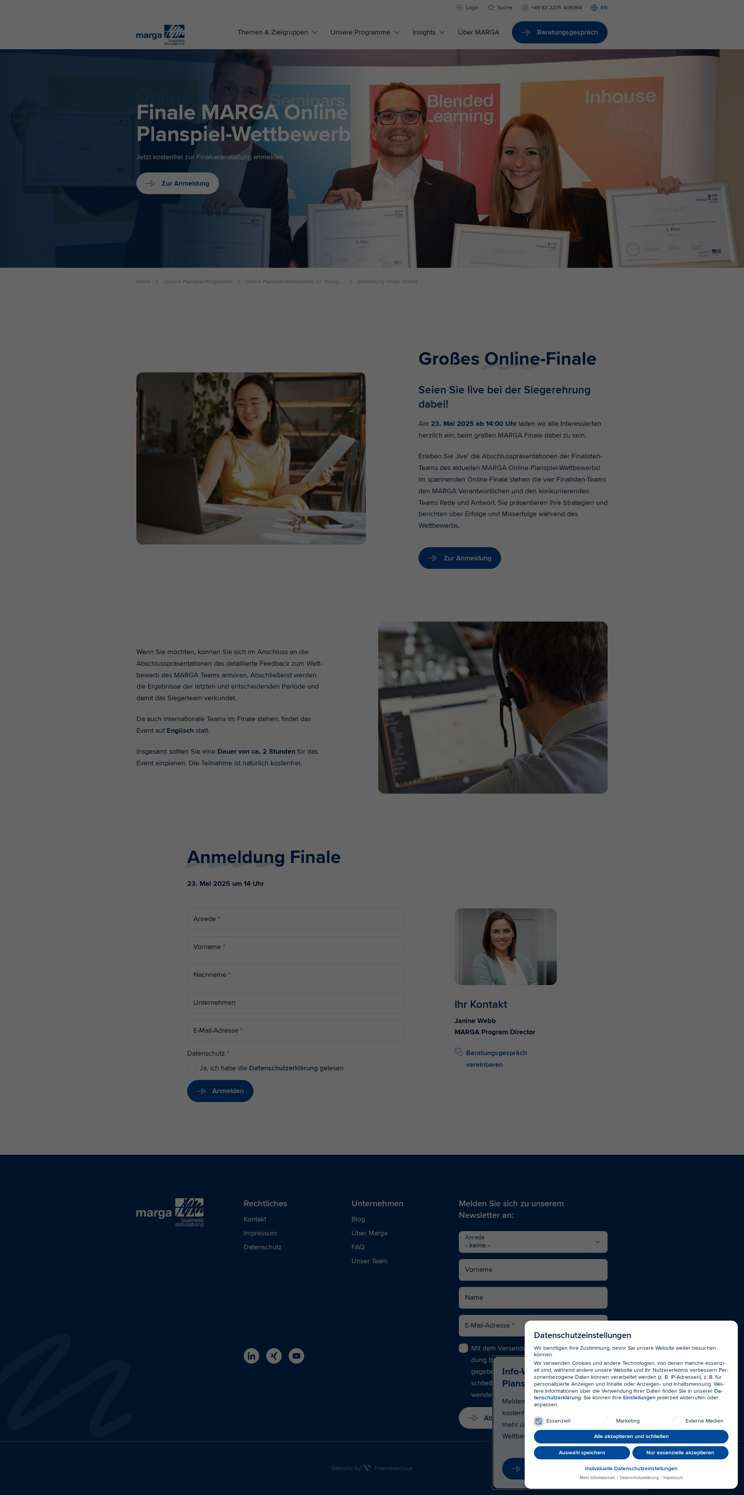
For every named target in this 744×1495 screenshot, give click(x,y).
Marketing (628, 1420)
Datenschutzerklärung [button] (639, 1477)
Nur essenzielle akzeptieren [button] (680, 1452)
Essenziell (558, 1420)
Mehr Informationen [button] (598, 1477)
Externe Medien (704, 1420)
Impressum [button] (672, 1477)
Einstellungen (639, 1397)
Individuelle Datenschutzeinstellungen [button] (631, 1468)
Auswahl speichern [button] (582, 1452)
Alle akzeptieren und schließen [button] (631, 1436)
